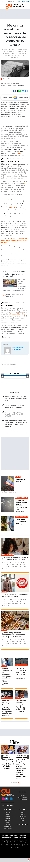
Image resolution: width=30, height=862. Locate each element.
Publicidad (23, 835)
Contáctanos (13, 835)
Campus (22, 795)
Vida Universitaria (22, 799)
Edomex (8, 824)
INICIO (3, 83)
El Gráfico (7, 816)
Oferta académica (22, 797)
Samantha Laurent (18, 85)
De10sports (7, 818)
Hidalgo (22, 820)
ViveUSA (8, 822)
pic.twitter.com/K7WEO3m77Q (12, 191)
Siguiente (28, 757)
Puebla (22, 812)
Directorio (5, 835)
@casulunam (6, 185)
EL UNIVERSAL (7, 812)
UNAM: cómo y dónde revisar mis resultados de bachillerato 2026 (16, 399)
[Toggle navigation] (27, 7)
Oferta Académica (14, 83)
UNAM (12, 208)
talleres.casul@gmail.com (17, 314)
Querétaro (22, 814)
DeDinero (7, 820)
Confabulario (7, 826)
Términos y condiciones (19, 837)
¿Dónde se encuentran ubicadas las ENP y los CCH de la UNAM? (15, 414)
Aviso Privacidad (6, 837)
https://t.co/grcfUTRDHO (15, 189)
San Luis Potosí (22, 816)
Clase (7, 814)
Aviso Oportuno (8, 828)
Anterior (2, 757)
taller (20, 153)
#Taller (20, 187)
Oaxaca (22, 818)
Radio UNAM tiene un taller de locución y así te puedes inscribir (14, 240)
